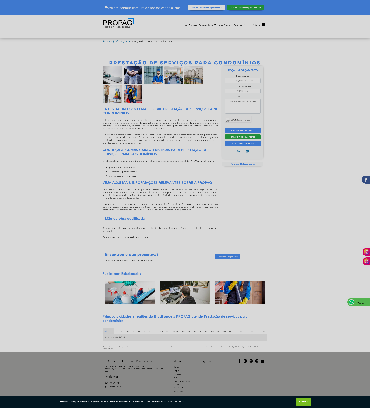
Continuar (303, 402)
